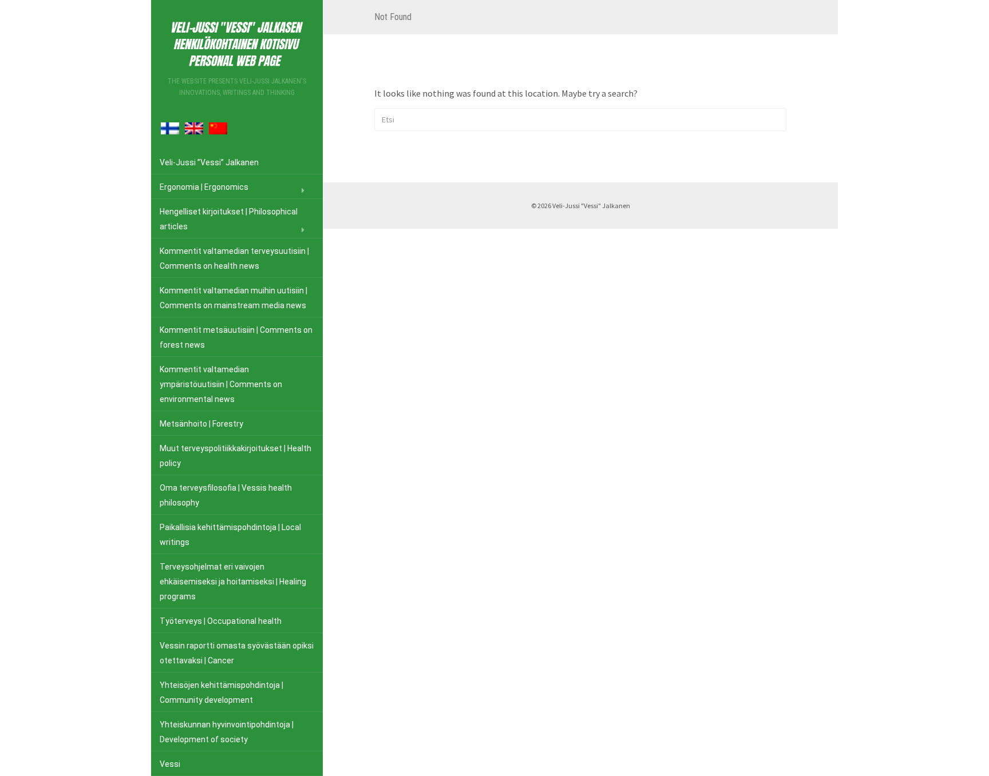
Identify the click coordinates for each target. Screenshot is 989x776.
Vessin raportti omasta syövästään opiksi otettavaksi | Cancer (237, 653)
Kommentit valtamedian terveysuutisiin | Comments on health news (234, 258)
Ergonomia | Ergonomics (204, 187)
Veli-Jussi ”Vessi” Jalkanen (209, 162)
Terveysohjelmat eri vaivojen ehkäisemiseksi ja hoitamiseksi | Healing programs (233, 581)
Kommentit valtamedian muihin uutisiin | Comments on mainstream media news (233, 298)
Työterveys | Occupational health (221, 621)
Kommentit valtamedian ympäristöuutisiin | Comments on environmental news (221, 384)
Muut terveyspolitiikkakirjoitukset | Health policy (235, 456)
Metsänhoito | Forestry (201, 423)
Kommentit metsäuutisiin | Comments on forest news (236, 337)
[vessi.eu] (237, 42)
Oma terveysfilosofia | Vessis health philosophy (226, 495)
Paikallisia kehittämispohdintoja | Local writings (230, 535)
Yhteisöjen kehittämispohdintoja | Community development (221, 693)
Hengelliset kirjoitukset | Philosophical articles (229, 219)
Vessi (170, 764)
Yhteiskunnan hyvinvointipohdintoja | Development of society (227, 732)
